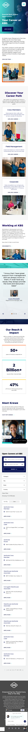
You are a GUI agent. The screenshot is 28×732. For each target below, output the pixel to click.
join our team (6, 59)
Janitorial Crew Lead (9, 523)
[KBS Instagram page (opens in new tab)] (19, 728)
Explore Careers (13, 119)
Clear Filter (5, 493)
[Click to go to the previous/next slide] (11, 313)
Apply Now (7, 29)
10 (20, 670)
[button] (3, 314)
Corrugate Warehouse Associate (11, 587)
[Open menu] (24, 4)
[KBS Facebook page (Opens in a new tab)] (9, 728)
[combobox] (14, 464)
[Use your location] (22, 464)
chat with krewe (7, 415)
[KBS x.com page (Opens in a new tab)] (12, 728)
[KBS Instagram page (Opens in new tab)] (16, 728)
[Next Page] (23, 670)
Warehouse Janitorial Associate (11, 572)
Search (13, 469)
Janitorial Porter (7, 540)
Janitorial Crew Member (9, 508)
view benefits (6, 246)
